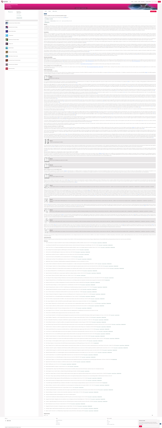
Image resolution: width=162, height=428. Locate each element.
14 (136, 54)
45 (112, 113)
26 (61, 87)
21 (76, 82)
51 (142, 120)
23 (126, 84)
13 (94, 54)
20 (128, 81)
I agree (140, 426)
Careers (57, 421)
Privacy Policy (141, 424)
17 (119, 63)
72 (90, 225)
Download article (153, 11)
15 (124, 59)
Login (152, 1)
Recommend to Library (19, 18)
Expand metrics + (47, 22)
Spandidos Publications (59, 420)
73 (78, 226)
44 (153, 112)
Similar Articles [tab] (54, 11)
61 (94, 195)
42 (97, 111)
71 (153, 224)
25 (132, 86)
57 (46, 150)
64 (144, 205)
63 (147, 204)
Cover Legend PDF (19, 15)
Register (156, 1)
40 (118, 108)
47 (103, 116)
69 (152, 224)
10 (88, 51)
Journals (135, 1)
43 (73, 112)
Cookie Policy (146, 423)
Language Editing (148, 1)
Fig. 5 (63, 214)
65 (145, 205)
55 (152, 137)
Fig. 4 (49, 204)
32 (56, 98)
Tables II (100, 153)
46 (75, 114)
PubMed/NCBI (104, 242)
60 (138, 194)
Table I (146, 72)
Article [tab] (46, 11)
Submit (159, 1)
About (132, 1)
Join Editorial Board (8, 5)
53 (71, 127)
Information (142, 1)
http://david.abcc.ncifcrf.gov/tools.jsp (86, 63)
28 (154, 90)
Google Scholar (99, 242)
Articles (139, 1)
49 (110, 117)
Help (107, 420)
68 (123, 224)
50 (65, 118)
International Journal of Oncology (11, 4)
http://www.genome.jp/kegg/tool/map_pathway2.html (95, 66)
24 (64, 85)
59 (106, 194)
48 (58, 117)
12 (48, 54)
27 (116, 90)
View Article (95, 242)
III (103, 153)
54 (143, 128)
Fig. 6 (55, 224)
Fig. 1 (66, 134)
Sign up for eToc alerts (19, 17)
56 (53, 146)
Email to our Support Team (110, 424)
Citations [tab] (49, 11)
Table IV (65, 170)
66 (134, 214)
